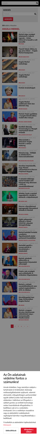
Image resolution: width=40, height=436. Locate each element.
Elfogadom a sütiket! (28, 431)
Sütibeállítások (11, 430)
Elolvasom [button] (7, 425)
